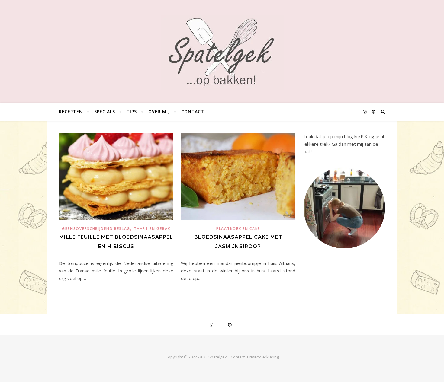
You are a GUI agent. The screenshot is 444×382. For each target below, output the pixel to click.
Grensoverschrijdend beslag (96, 228)
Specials (104, 111)
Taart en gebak (152, 228)
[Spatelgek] (222, 52)
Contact (192, 111)
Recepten (71, 111)
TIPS (132, 111)
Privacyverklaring (263, 357)
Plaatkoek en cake (238, 228)
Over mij (159, 111)
